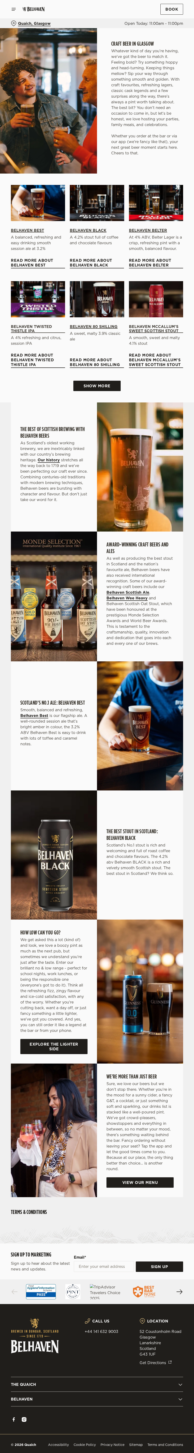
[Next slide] (179, 1292)
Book (171, 9)
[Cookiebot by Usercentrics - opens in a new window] (168, 673)
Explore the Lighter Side (54, 1047)
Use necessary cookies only (96, 775)
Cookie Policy (85, 1444)
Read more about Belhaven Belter (150, 263)
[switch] (73, 743)
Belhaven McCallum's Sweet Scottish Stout (153, 328)
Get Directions (153, 1362)
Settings (173, 761)
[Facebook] (14, 1419)
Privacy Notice (112, 1444)
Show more (97, 385)
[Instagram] (24, 1419)
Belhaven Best (27, 230)
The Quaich (23, 1384)
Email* (80, 1257)
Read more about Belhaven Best (32, 263)
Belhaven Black (88, 230)
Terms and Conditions (165, 1444)
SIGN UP (159, 1266)
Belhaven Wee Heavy (127, 598)
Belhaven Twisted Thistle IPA (31, 328)
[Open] (14, 9)
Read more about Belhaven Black (91, 263)
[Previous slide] (14, 1292)
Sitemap (136, 1444)
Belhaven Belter (148, 230)
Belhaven (22, 1399)
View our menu (140, 1182)
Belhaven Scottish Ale (127, 592)
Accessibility (58, 1444)
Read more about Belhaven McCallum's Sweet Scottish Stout (155, 360)
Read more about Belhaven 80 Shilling (95, 362)
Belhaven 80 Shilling (94, 326)
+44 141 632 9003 (101, 1331)
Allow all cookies (158, 775)
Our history (49, 460)
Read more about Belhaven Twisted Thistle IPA (32, 360)
